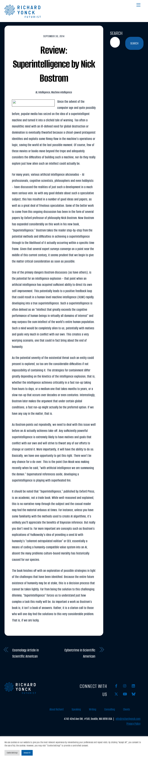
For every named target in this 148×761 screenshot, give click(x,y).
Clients (126, 709)
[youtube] (125, 694)
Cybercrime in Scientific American (79, 653)
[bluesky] (133, 694)
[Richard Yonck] (23, 16)
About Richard (56, 709)
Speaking (76, 709)
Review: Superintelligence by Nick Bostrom (54, 64)
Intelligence (44, 92)
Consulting (109, 709)
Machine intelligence (61, 92)
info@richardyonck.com (128, 719)
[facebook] (116, 686)
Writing (92, 709)
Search (116, 33)
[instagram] (125, 686)
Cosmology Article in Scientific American (25, 653)
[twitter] (116, 694)
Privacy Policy (133, 724)
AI (36, 92)
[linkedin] (133, 686)
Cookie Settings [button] (12, 752)
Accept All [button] (27, 752)
